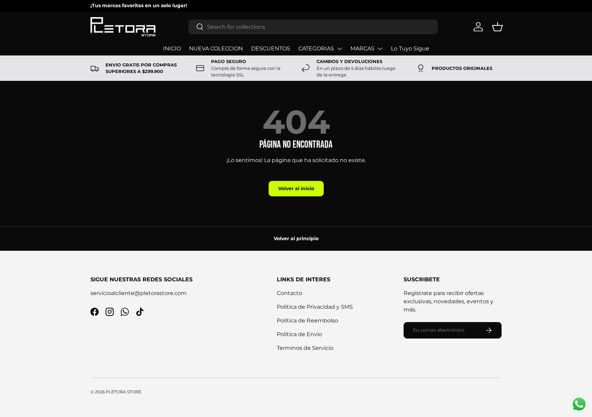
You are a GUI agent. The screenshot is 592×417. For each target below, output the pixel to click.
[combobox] (313, 27)
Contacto (289, 293)
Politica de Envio (299, 334)
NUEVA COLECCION (216, 48)
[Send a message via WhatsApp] (579, 404)
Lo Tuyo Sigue (410, 48)
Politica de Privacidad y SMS (315, 307)
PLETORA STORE (123, 391)
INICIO (172, 48)
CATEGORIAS (316, 48)
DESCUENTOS (270, 48)
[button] (497, 26)
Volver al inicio (296, 188)
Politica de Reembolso (307, 320)
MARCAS (362, 48)
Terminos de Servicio (305, 348)
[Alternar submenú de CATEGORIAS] (339, 49)
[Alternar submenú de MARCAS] (380, 49)
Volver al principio (296, 238)
